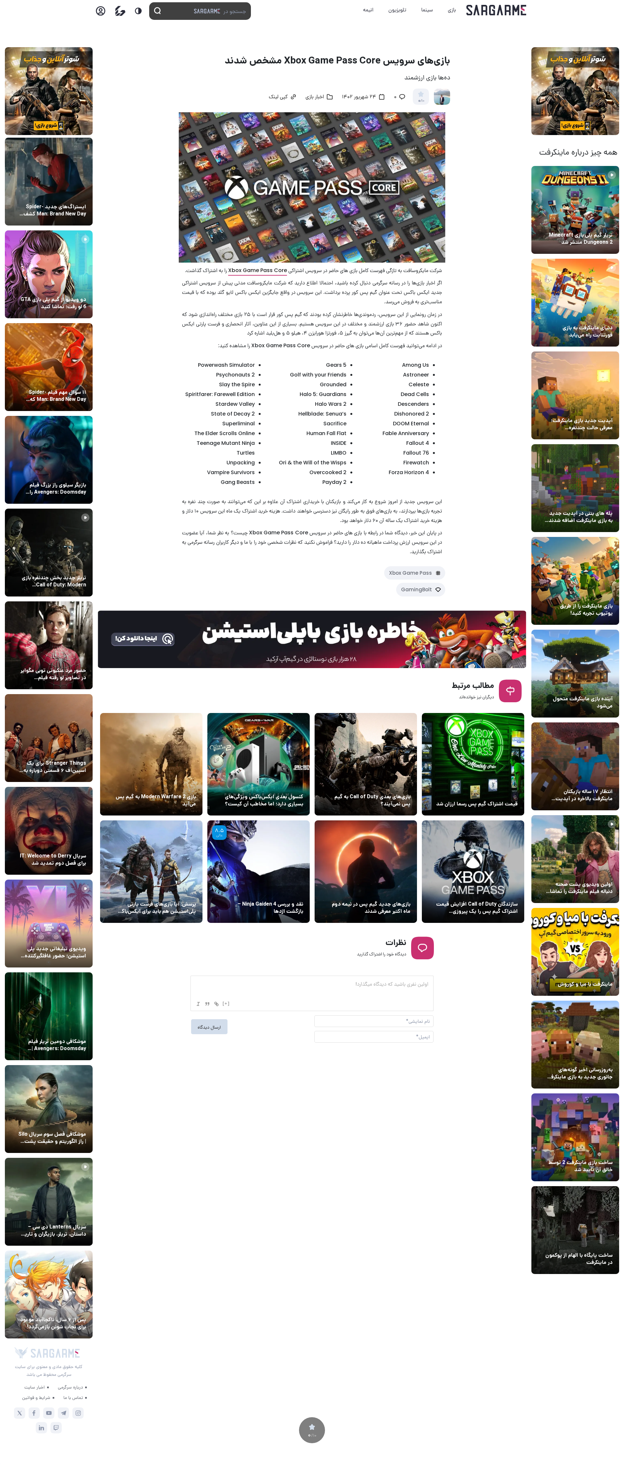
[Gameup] (120, 11)
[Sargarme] (496, 10)
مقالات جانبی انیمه (66, 1307)
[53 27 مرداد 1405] (49, 645)
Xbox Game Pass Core (257, 270)
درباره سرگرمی (70, 1387)
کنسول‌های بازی (69, 936)
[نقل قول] (207, 1004)
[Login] (100, 13)
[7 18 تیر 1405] (575, 766)
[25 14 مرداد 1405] (575, 488)
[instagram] (78, 1413)
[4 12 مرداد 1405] (575, 581)
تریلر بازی (601, 223)
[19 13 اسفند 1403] (575, 952)
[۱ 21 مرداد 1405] (575, 303)
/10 (421, 101)
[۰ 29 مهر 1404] (258, 871)
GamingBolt (416, 589)
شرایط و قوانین (36, 1397)
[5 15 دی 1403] (575, 1137)
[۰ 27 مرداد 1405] (49, 831)
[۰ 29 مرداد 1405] (575, 210)
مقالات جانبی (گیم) (282, 784)
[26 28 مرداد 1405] (49, 1294)
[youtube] (49, 1413)
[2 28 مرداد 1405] (49, 552)
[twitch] (56, 1427)
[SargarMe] (55, 1353)
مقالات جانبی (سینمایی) (61, 380)
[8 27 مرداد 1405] (49, 738)
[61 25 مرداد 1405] (49, 1016)
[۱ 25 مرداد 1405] (49, 1109)
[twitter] (19, 1413)
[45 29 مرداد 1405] (49, 367)
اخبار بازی (601, 315)
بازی (452, 9)
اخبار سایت (34, 1387)
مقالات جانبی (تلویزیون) (61, 1122)
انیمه (368, 9)
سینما (427, 9)
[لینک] (216, 1004)
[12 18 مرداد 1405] (575, 395)
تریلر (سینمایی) (595, 872)
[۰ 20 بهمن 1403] (575, 1045)
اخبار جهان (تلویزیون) (63, 844)
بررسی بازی (290, 892)
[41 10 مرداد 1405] (575, 674)
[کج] (198, 1004)
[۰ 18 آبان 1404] (151, 764)
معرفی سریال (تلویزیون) (61, 751)
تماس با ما (73, 1397)
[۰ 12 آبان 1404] (473, 871)
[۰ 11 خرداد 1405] (575, 859)
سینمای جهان (71, 194)
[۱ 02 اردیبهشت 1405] (473, 764)
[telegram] (63, 1413)
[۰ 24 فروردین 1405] (366, 764)
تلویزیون (397, 9)
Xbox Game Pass (410, 572)
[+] (226, 1003)
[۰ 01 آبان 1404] (366, 871)
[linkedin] (41, 1427)
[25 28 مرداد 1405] (49, 182)
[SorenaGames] (21, 1353)
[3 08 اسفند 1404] (258, 764)
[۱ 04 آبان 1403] (575, 1230)
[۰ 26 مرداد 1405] (49, 1202)
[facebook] (34, 1413)
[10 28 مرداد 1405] (49, 274)
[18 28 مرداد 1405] (49, 460)
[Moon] (138, 11)
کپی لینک (278, 97)
